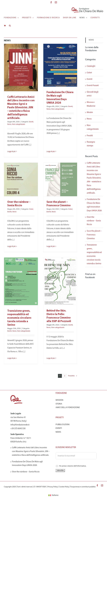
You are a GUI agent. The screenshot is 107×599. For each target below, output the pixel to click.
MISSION (59, 400)
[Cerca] (10, 25)
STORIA (59, 404)
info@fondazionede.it (19, 425)
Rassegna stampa (91, 144)
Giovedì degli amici (92, 94)
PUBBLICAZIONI (63, 425)
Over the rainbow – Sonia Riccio (94, 221)
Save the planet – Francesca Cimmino (94, 235)
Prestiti (90, 136)
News (9, 124)
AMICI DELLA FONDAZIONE (68, 408)
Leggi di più (11, 151)
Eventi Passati (93, 85)
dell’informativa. (79, 466)
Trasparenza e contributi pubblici (83, 487)
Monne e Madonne (91, 104)
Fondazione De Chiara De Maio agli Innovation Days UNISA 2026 (27, 463)
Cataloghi (91, 66)
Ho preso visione (72, 466)
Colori (31, 209)
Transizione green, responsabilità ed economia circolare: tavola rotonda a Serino (19, 318)
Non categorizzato (18, 124)
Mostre (90, 112)
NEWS (91, 40)
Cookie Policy (64, 487)
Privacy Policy (52, 487)
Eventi (31, 122)
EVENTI (59, 428)
